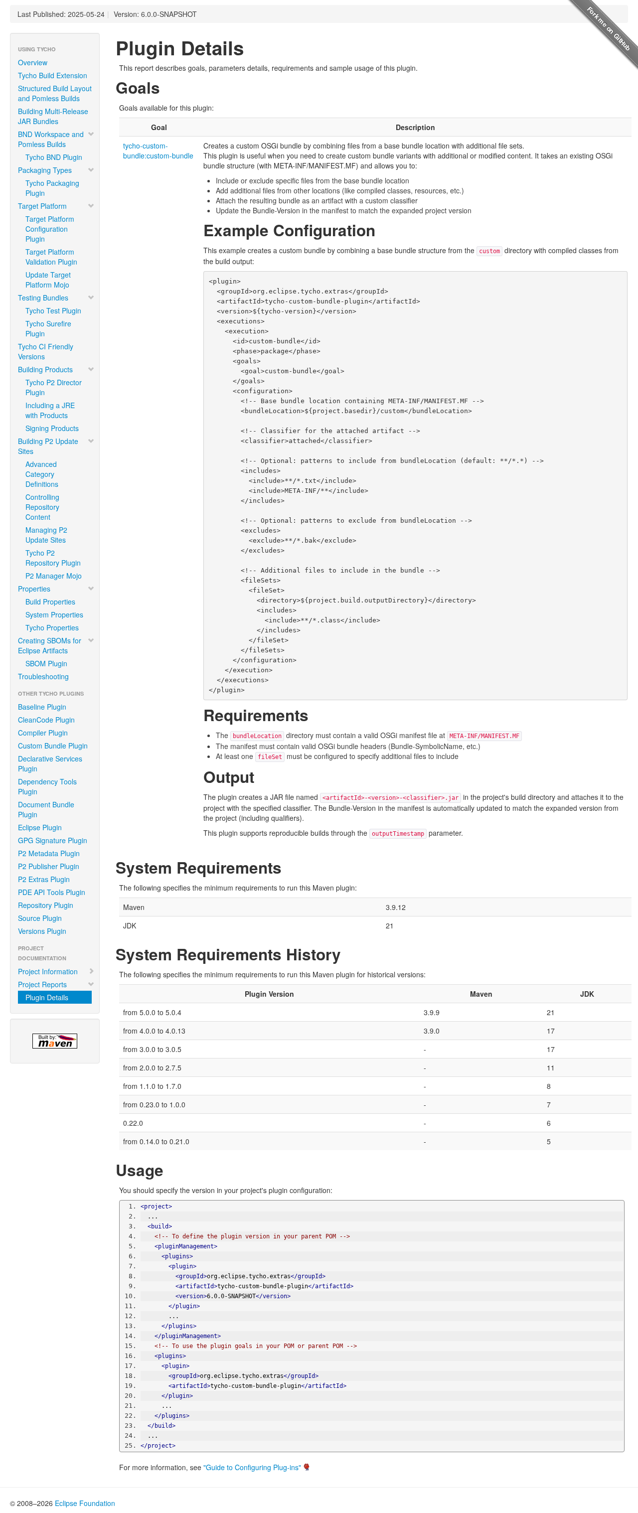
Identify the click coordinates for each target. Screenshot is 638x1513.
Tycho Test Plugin (53, 310)
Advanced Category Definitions (41, 474)
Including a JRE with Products (50, 410)
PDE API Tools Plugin (51, 892)
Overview (32, 62)
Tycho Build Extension (52, 75)
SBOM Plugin (46, 663)
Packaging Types (45, 170)
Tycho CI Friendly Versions (45, 351)
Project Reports (42, 984)
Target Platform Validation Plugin (51, 257)
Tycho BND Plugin (53, 157)
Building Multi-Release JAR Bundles (53, 116)
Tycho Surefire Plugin (48, 328)
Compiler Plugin (43, 733)
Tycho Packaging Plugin (52, 188)
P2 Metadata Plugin (49, 853)
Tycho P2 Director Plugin (53, 387)
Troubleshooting (43, 676)
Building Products (45, 369)
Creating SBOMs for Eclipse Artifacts (49, 645)
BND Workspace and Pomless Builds (51, 139)
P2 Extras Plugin (44, 879)
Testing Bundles (43, 298)
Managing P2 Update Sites (46, 535)
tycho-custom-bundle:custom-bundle (158, 150)
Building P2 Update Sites (48, 446)
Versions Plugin (42, 931)
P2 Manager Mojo (53, 576)
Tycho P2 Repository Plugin (53, 558)
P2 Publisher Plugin (48, 866)
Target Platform (42, 206)
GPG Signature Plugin (52, 840)
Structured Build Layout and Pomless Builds (55, 93)
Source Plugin (40, 918)
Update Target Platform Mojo (48, 280)
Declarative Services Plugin (50, 763)
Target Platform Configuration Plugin (49, 229)
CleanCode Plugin (46, 720)
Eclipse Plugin (40, 827)
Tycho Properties (52, 627)
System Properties (54, 614)
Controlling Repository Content (42, 507)
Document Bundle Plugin (46, 809)
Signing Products (52, 428)
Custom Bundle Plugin (53, 746)
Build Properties (50, 601)
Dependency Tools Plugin (47, 786)
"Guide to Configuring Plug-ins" (252, 1467)
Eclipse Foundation (85, 1503)
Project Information (48, 971)
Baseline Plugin (42, 707)
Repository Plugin (45, 905)
